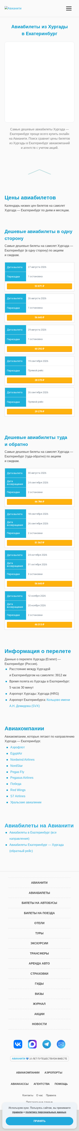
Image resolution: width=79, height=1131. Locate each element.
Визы (39, 993)
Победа (15, 783)
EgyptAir (16, 753)
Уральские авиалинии (25, 802)
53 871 (39, 286)
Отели (39, 923)
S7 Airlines (17, 796)
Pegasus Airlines (21, 777)
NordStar (16, 765)
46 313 (39, 624)
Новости (39, 1024)
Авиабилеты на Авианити (39, 826)
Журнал (39, 1003)
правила (17, 1112)
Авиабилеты (39, 892)
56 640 (39, 317)
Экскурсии (39, 943)
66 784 (39, 501)
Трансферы (39, 953)
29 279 (39, 411)
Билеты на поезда (39, 913)
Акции (39, 1014)
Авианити (39, 882)
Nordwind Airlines (22, 759)
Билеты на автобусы (39, 902)
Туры (39, 933)
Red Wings (18, 790)
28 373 (39, 380)
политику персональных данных (46, 1112)
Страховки (39, 973)
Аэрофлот (17, 747)
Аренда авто (39, 963)
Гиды (39, 983)
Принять (39, 1121)
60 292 (39, 348)
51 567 (39, 542)
